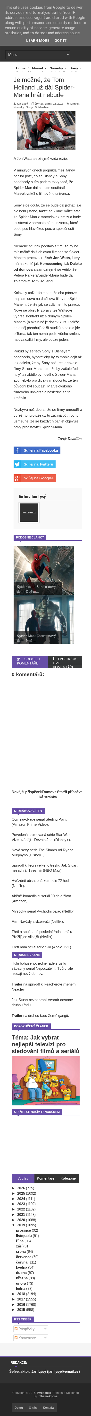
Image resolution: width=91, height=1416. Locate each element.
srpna (21, 1251)
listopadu (24, 1236)
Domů (19, 1407)
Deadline (75, 439)
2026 (21, 1188)
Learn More (38, 40)
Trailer (17, 984)
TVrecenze (44, 1393)
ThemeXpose (48, 1396)
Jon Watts (61, 258)
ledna (21, 1288)
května (22, 1267)
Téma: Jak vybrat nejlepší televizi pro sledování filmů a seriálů (46, 1044)
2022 (21, 1209)
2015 (21, 1310)
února (21, 1283)
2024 (21, 1199)
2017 (21, 1299)
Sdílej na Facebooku (41, 450)
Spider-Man (42, 107)
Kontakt (48, 1407)
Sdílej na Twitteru (38, 464)
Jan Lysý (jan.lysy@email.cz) (55, 1371)
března (22, 1278)
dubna (22, 1273)
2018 (21, 1294)
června (22, 1262)
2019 (21, 1225)
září (19, 1246)
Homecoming (51, 263)
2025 (21, 1193)
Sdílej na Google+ (39, 478)
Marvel (74, 103)
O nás (33, 1407)
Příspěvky (26, 1329)
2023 (21, 1204)
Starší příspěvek (70, 792)
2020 (21, 1220)
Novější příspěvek (27, 792)
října (20, 1241)
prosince (24, 1230)
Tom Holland (42, 281)
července (24, 1257)
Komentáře (26, 1338)
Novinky (19, 107)
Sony (29, 107)
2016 (21, 1304)
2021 (21, 1214)
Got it (60, 40)
